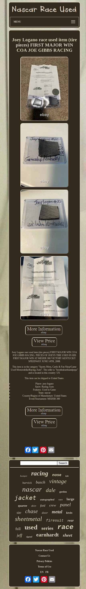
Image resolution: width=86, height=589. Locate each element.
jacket (25, 497)
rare (60, 499)
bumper (23, 476)
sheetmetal (28, 518)
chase (31, 511)
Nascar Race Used (44, 550)
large (70, 499)
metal (57, 511)
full (18, 529)
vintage (58, 481)
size (19, 512)
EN (42, 572)
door (45, 512)
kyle (67, 476)
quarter (22, 505)
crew (52, 505)
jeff (19, 535)
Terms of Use (44, 566)
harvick (27, 482)
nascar (32, 489)
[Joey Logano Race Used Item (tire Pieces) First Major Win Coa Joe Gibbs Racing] (44, 89)
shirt (33, 505)
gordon (63, 491)
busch (40, 482)
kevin (69, 512)
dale (50, 490)
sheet (67, 535)
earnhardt (47, 535)
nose (56, 475)
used (31, 527)
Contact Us (44, 555)
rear (71, 520)
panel (65, 504)
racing (39, 473)
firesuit (55, 521)
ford (42, 505)
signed (29, 536)
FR (47, 572)
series (47, 528)
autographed (47, 499)
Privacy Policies (44, 561)
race (65, 527)
